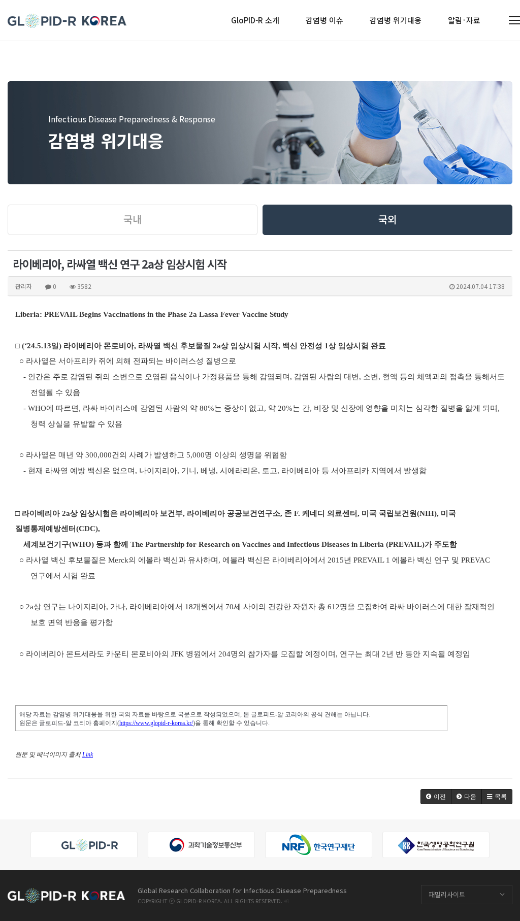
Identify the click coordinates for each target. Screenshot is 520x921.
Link (87, 754)
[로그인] (286, 901)
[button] (435, 796)
